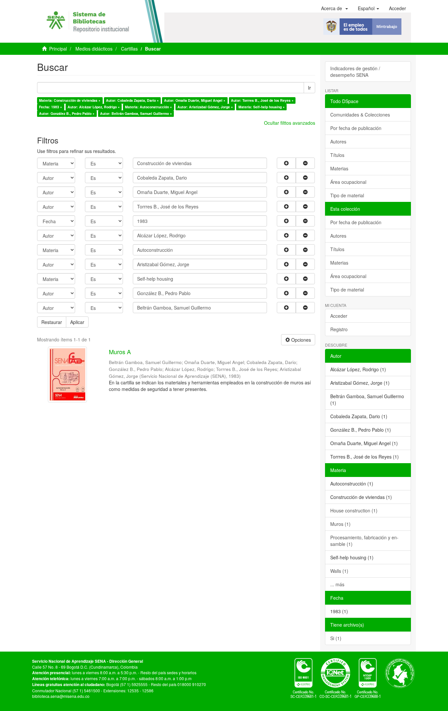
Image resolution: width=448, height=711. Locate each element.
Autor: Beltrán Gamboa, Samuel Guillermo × (136, 113)
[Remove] (305, 163)
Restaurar (51, 322)
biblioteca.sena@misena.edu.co (61, 696)
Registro (339, 329)
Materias (339, 168)
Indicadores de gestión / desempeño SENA (355, 71)
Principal (58, 48)
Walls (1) (339, 571)
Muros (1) (340, 524)
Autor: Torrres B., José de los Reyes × (262, 100)
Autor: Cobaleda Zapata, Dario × (132, 100)
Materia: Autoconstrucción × (148, 106)
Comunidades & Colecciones (360, 114)
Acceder (338, 315)
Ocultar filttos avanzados (289, 122)
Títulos (337, 155)
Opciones (300, 339)
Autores (338, 141)
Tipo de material (347, 195)
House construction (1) (353, 510)
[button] (334, 8)
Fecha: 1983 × (50, 106)
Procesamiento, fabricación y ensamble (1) (364, 540)
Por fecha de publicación (355, 128)
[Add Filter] (286, 163)
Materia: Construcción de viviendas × (69, 100)
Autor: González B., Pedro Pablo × (66, 113)
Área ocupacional (348, 182)
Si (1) (335, 638)
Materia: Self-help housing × (261, 106)
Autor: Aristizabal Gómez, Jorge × (205, 106)
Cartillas (129, 48)
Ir (309, 87)
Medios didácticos (93, 48)
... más (337, 584)
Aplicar (77, 322)
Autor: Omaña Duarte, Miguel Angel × (194, 100)
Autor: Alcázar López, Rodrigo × (94, 106)
